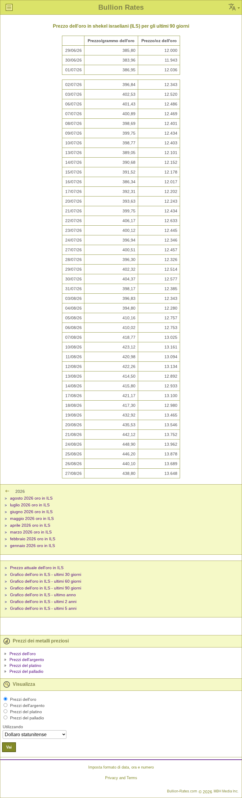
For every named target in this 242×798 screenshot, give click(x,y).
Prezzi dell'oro (22, 653)
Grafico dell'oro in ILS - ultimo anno (43, 594)
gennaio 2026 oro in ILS (32, 545)
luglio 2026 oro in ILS (30, 505)
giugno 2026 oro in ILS (31, 511)
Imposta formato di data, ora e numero (121, 767)
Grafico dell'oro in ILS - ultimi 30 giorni (45, 574)
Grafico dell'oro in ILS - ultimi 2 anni (43, 601)
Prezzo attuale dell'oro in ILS (36, 567)
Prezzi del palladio (26, 671)
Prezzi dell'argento (26, 659)
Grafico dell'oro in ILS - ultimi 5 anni (43, 608)
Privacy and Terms (121, 778)
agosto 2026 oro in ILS (31, 498)
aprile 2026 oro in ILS (30, 525)
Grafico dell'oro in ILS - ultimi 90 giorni (45, 588)
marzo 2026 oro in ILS (31, 532)
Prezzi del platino (25, 665)
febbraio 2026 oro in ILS (32, 538)
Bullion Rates (121, 7)
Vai (9, 747)
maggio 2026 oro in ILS (32, 518)
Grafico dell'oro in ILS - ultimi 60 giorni (45, 581)
